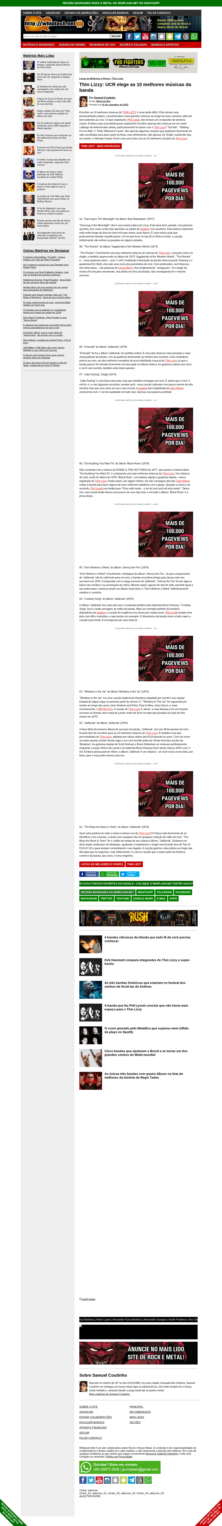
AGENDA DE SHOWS (72, 44)
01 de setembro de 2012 (115, 104)
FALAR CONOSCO (158, 13)
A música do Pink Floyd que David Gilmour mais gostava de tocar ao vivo (54, 150)
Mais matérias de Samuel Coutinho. (109, 1394)
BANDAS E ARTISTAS (165, 44)
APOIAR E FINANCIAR (93, 1427)
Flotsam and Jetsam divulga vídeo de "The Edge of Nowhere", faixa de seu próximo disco (47, 296)
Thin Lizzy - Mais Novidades (100, 146)
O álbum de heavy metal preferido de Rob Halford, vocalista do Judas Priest (50, 174)
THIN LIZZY (129, 112)
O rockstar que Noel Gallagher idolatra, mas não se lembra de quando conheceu (46, 273)
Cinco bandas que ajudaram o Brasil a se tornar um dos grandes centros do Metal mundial (146, 1052)
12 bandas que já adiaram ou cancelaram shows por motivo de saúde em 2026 (44, 311)
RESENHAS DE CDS (102, 44)
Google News (143, 898)
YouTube (122, 898)
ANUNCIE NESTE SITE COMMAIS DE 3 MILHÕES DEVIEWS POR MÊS (210, 1514)
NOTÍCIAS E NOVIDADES (38, 44)
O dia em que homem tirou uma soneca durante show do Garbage (43, 356)
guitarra (144, 229)
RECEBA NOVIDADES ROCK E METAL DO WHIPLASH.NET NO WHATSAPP (111, 3)
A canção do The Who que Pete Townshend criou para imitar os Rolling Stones (53, 199)
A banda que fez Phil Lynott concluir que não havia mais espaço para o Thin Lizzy (146, 1007)
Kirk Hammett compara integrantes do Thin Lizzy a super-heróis (147, 961)
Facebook (183, 892)
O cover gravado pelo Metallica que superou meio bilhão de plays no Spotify (146, 1030)
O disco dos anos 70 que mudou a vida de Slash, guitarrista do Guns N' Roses (45, 364)
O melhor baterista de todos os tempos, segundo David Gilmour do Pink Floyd (53, 65)
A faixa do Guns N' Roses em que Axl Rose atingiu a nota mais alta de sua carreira (54, 101)
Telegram (164, 892)
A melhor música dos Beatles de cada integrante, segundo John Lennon (53, 162)
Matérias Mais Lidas (38, 55)
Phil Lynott (133, 119)
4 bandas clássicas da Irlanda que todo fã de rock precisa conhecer (147, 939)
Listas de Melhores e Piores (94, 78)
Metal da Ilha (103, 101)
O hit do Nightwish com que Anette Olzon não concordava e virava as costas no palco (53, 211)
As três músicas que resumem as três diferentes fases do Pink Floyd (54, 138)
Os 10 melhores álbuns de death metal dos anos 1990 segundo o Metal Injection (54, 125)
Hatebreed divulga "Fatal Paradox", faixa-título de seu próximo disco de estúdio (47, 281)
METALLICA (105, 709)
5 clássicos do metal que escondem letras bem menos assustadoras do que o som (47, 326)
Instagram (89, 898)
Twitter (106, 898)
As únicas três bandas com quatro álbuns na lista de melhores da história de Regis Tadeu (143, 1075)
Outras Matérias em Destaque (46, 250)
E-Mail (161, 898)
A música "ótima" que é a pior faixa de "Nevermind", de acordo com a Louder (43, 333)
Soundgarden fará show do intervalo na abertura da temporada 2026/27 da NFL (51, 235)
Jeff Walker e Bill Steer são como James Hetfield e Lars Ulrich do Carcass (44, 348)
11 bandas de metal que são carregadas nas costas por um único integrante (52, 89)
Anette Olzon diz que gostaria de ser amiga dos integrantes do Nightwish (45, 288)
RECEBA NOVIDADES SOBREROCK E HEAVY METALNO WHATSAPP (11, 1513)
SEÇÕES (133, 44)
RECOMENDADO (140, 1412)
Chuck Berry (125, 267)
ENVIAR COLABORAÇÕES (81, 13)
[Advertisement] (106, 313)
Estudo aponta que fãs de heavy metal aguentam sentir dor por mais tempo (53, 223)
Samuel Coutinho (105, 97)
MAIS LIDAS (137, 1417)
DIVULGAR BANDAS (116, 13)
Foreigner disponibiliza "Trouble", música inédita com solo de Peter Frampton (44, 258)
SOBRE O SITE (32, 13)
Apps (173, 898)
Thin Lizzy (117, 78)
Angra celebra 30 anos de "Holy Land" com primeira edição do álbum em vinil (53, 113)
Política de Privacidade (119, 1456)
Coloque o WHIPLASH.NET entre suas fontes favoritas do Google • (133, 883)
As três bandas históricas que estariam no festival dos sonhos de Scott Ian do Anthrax (145, 984)
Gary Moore (177, 388)
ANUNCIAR (53, 13)
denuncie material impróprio (162, 1453)
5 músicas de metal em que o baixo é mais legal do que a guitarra (52, 186)
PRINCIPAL (136, 1406)
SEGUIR (138, 13)
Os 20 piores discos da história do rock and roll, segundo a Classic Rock (54, 77)
